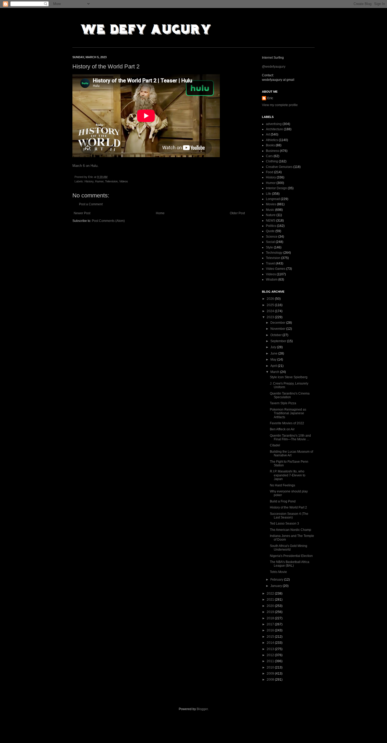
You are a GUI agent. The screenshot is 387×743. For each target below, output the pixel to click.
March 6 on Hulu (84, 166)
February (277, 579)
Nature (271, 215)
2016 (271, 630)
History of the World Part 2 (288, 507)
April (274, 366)
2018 (271, 618)
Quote (270, 231)
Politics (271, 226)
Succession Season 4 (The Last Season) (289, 515)
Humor (99, 181)
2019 (271, 612)
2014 (271, 643)
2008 (271, 679)
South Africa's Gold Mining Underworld (288, 547)
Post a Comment (91, 204)
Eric (270, 98)
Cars (269, 156)
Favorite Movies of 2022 (287, 423)
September (278, 341)
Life (268, 194)
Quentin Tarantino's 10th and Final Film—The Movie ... (290, 437)
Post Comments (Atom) (108, 221)
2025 (271, 305)
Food (269, 172)
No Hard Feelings (282, 485)
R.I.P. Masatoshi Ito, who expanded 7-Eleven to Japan (287, 475)
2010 (271, 667)
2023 (271, 317)
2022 (271, 593)
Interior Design (276, 188)
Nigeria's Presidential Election (291, 556)
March (275, 372)
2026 (271, 299)
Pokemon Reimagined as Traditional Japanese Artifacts (288, 413)
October (276, 335)
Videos (123, 181)
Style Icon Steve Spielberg (288, 377)
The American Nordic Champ (290, 530)
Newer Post (82, 213)
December (278, 323)
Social (270, 242)
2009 (271, 673)
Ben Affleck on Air (282, 429)
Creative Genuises (279, 167)
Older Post (237, 213)
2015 (271, 637)
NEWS (270, 220)
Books (270, 145)
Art (268, 134)
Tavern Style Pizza (283, 403)
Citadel (275, 445)
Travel (270, 263)
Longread (273, 199)
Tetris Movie (278, 572)
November (278, 329)
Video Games (275, 269)
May (273, 359)
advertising (274, 124)
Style (269, 247)
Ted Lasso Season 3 (284, 523)
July (273, 347)
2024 (271, 311)
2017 (271, 624)
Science (271, 236)
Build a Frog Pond (283, 501)
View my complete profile (280, 105)
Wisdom (271, 279)
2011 (271, 661)
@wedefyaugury (273, 66)
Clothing (272, 161)
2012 (271, 655)
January (276, 586)
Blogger (202, 709)
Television (111, 181)
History (89, 181)
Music (270, 210)
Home (160, 213)
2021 (271, 599)
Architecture (274, 129)
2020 (271, 606)
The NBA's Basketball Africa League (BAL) (289, 563)
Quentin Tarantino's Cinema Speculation (290, 395)
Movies (271, 204)
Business (272, 151)
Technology (274, 253)
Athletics (272, 140)
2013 (271, 649)
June (274, 353)
